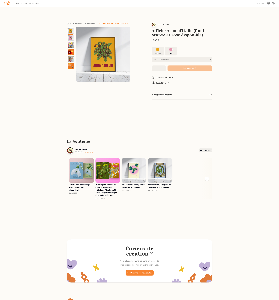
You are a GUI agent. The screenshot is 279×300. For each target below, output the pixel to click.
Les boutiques (77, 23)
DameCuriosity (90, 23)
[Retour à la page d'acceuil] (68, 23)
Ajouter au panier (190, 68)
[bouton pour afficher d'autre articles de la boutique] (207, 179)
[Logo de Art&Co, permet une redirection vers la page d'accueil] (7, 3)
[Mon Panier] (268, 3)
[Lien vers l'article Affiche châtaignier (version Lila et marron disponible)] (160, 170)
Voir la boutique (205, 150)
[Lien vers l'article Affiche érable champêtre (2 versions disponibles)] (134, 170)
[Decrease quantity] (154, 68)
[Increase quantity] (164, 68)
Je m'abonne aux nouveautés (139, 273)
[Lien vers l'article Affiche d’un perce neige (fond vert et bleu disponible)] (81, 170)
